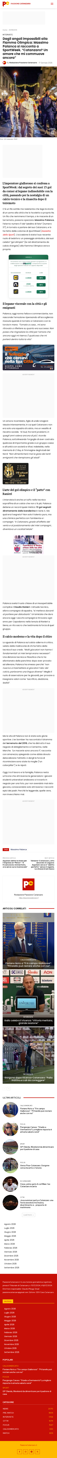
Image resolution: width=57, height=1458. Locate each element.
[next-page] (8, 1088)
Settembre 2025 (11, 1267)
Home (5, 30)
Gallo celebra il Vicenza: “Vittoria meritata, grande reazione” (28, 1022)
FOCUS (22, 1124)
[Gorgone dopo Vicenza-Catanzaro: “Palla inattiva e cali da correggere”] (28, 1055)
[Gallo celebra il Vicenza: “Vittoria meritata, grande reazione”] (28, 998)
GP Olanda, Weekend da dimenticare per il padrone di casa (37, 1148)
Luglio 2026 (9, 1228)
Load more (27, 1215)
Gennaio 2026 (10, 1252)
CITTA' (22, 1197)
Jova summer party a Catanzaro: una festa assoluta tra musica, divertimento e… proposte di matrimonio (36, 1204)
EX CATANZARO (25, 1181)
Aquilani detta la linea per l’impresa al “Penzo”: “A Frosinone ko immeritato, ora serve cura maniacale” (15, 863)
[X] (37, 1451)
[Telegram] (31, 1451)
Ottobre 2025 (10, 1263)
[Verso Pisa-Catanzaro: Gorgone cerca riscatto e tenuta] (10, 1165)
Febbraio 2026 (10, 1248)
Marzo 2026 (9, 1244)
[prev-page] (4, 1088)
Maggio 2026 (10, 1236)
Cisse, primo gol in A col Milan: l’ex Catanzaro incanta (35, 1185)
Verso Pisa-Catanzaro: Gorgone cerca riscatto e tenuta (34, 1166)
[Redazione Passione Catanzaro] (5, 62)
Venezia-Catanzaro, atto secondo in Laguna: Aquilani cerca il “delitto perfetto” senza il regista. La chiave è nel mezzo (42, 864)
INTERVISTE (13, 30)
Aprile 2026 (9, 1240)
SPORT (22, 1144)
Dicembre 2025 (11, 1255)
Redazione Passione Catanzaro (23, 63)
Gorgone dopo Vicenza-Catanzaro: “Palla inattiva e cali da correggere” (28, 1079)
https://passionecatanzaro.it (28, 898)
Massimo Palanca (19, 849)
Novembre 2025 (11, 1259)
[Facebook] (19, 1451)
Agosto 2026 (10, 1224)
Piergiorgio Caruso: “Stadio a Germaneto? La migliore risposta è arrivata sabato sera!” (36, 1129)
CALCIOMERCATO (28, 960)
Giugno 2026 (10, 1232)
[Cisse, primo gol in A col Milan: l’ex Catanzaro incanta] (10, 1184)
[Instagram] (25, 1451)
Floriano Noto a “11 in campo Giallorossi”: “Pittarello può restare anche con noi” (28, 965)
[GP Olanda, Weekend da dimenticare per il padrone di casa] (10, 1147)
